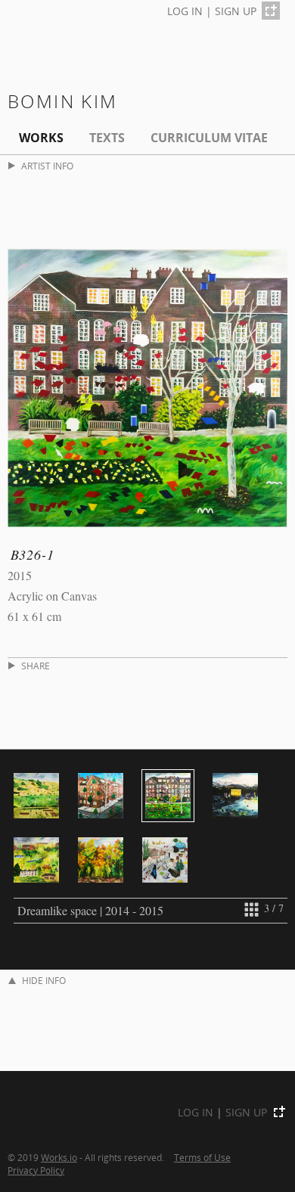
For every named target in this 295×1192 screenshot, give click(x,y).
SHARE (35, 666)
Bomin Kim (63, 100)
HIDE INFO (44, 980)
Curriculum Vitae (209, 137)
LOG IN (185, 11)
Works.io (59, 1157)
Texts (107, 137)
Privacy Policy (36, 1170)
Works (41, 137)
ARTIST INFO (47, 166)
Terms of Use (202, 1157)
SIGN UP (235, 11)
